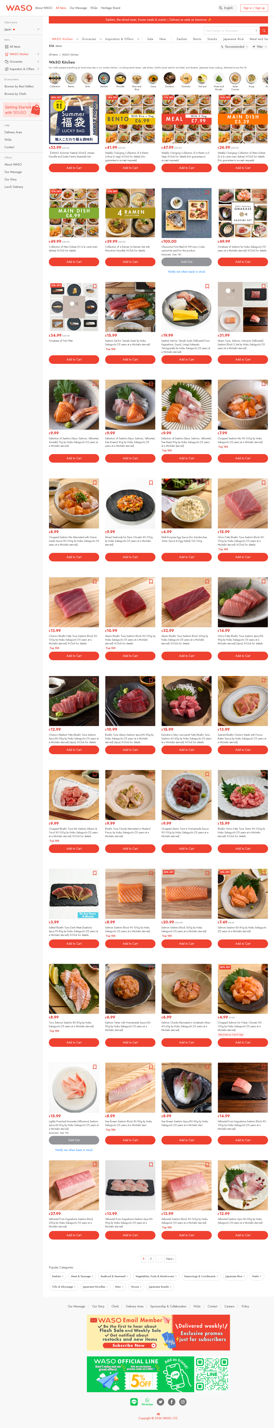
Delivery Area (134, 1306)
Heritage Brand (110, 8)
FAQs (93, 8)
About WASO (43, 8)
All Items (61, 8)
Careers (229, 1306)
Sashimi (182, 39)
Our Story (98, 1306)
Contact (212, 1306)
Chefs (115, 1306)
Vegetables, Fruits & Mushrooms (155, 1276)
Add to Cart (74, 168)
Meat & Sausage (81, 1276)
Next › (170, 1259)
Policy (245, 1306)
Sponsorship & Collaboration (168, 1306)
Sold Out (186, 262)
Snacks (212, 39)
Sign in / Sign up (254, 8)
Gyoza (135, 1287)
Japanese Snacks (159, 1287)
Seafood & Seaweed (113, 1276)
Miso (118, 1287)
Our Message (78, 8)
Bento (197, 39)
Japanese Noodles (94, 1287)
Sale (150, 39)
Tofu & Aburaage (62, 1287)
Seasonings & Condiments (199, 1276)
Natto (255, 1276)
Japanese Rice (233, 39)
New (162, 39)
